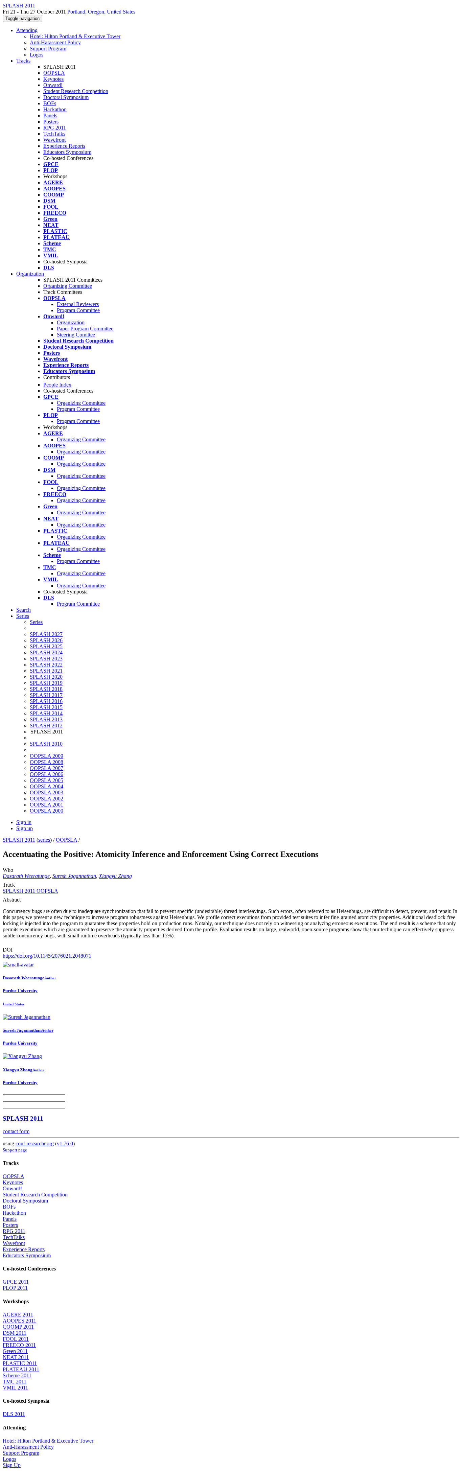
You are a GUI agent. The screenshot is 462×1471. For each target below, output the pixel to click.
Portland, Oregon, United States (101, 12)
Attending (27, 30)
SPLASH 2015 (46, 707)
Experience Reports (64, 146)
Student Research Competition (75, 91)
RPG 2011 (54, 128)
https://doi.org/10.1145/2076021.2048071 (47, 956)
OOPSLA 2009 (46, 756)
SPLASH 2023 (46, 658)
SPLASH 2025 (46, 646)
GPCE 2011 (16, 1282)
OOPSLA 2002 (46, 798)
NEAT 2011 (16, 1357)
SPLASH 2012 (46, 725)
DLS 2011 (14, 1414)
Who (8, 870)
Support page (15, 1149)
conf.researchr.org (35, 1143)
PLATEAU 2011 (21, 1369)
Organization (30, 274)
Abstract (12, 900)
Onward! (53, 85)
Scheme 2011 (17, 1375)
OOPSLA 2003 (46, 792)
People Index (57, 385)
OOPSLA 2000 (46, 811)
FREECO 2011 (19, 1345)
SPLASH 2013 (46, 719)
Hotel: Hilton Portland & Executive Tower (75, 36)
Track (9, 885)
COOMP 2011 (18, 1327)
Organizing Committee (67, 286)
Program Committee (78, 310)
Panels (50, 115)
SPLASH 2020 (46, 677)
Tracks (23, 61)
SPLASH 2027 (46, 634)
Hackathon (55, 109)
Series (36, 622)
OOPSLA (54, 73)
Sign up (24, 828)
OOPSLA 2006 (46, 774)
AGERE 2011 (18, 1314)
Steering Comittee (76, 334)
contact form (16, 1131)
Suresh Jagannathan (74, 876)
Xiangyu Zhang (115, 876)
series (44, 840)
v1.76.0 (65, 1143)
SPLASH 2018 (46, 689)
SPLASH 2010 (46, 744)
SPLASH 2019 (46, 683)
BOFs (49, 103)
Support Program (48, 48)
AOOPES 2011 (19, 1321)
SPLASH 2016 (46, 701)
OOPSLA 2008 (46, 762)
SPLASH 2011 (19, 840)
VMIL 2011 (15, 1388)
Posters (51, 121)
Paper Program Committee (85, 328)
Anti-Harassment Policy (55, 42)
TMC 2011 (14, 1381)
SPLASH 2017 (46, 695)
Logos (36, 54)
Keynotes (53, 79)
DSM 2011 (14, 1333)
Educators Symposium (67, 152)
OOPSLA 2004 (46, 786)
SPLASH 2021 (46, 671)
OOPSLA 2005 (46, 780)
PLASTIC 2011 (20, 1363)
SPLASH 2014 (46, 713)
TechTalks (54, 134)
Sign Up (12, 1465)
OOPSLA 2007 (46, 768)
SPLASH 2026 (46, 640)
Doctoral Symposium (66, 97)
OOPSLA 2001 (46, 805)
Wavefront (54, 140)
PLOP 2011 (15, 1288)
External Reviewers (78, 304)
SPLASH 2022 (46, 665)
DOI (8, 950)
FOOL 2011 (16, 1339)
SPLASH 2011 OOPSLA (30, 891)
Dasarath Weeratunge (26, 876)
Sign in (23, 822)
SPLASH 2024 (46, 652)
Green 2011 (15, 1351)
